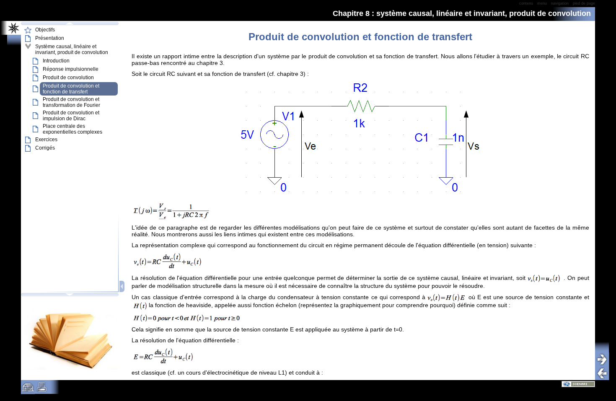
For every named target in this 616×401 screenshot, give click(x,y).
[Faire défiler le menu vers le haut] (70, 23)
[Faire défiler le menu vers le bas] (70, 294)
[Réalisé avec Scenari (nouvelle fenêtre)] (578, 384)
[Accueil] (28, 390)
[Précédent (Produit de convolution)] (605, 373)
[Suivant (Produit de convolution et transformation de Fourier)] (605, 359)
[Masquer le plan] (122, 286)
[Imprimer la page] (42, 390)
